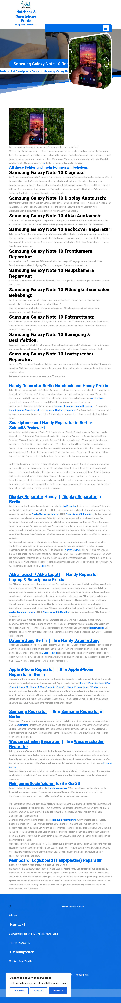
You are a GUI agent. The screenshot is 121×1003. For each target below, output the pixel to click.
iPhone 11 (61, 687)
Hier (43, 163)
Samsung (44, 514)
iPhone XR (50, 687)
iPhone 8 (92, 683)
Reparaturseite (96, 628)
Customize (19, 991)
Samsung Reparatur (63, 406)
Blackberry (60, 410)
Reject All (38, 991)
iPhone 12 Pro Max (90, 687)
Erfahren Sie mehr (72, 550)
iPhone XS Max (37, 687)
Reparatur (70, 410)
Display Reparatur (26, 496)
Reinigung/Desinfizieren (32, 783)
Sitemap (13, 915)
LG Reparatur (48, 410)
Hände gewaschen (58, 788)
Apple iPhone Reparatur (31, 669)
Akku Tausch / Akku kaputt (34, 574)
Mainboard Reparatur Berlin (75, 974)
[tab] (106, 28)
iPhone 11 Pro (73, 687)
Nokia (68, 514)
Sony (75, 514)
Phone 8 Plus (104, 683)
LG (80, 514)
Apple (35, 514)
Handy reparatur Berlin (73, 906)
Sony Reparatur (16, 410)
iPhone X (13, 687)
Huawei (54, 514)
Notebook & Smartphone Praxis (26, 16)
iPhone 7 (83, 683)
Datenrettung (22, 640)
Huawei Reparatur (83, 406)
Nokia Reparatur (33, 410)
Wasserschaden (24, 741)
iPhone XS (24, 687)
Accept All (58, 991)
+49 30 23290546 (21, 943)
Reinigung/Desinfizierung (64, 820)
